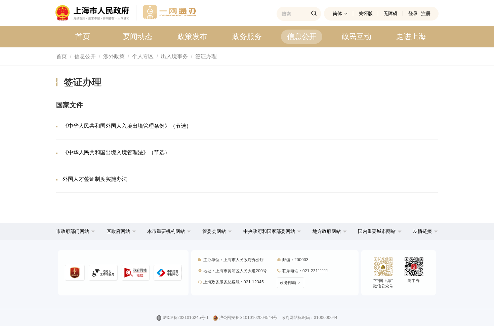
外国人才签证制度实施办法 (95, 179)
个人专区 (143, 56)
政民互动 (356, 36)
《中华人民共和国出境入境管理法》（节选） (116, 152)
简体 (337, 13)
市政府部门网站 (72, 231)
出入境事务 (174, 56)
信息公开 (302, 36)
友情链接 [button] (423, 231)
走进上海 (411, 36)
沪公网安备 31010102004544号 (248, 317)
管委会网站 (214, 231)
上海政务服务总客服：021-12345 (233, 282)
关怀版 (366, 13)
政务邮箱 (288, 282)
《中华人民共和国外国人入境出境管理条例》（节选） (127, 126)
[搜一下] (314, 14)
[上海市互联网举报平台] (136, 273)
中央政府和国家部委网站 (269, 231)
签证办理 (206, 56)
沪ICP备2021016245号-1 (186, 317)
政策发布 (192, 36)
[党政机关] (75, 273)
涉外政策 (114, 56)
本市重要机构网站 (166, 231)
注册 (425, 13)
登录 (413, 13)
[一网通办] (95, 13)
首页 (82, 36)
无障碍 (390, 13)
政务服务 (247, 36)
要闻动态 (137, 36)
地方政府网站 (327, 231)
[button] (75, 231)
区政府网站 (118, 231)
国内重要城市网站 (377, 231)
